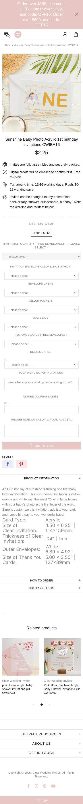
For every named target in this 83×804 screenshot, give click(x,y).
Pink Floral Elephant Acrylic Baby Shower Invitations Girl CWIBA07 (62, 689)
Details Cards (40, 351)
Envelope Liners (40, 283)
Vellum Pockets (41, 300)
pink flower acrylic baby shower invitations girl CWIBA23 (17, 689)
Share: (7, 457)
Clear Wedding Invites (18, 34)
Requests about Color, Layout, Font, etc (41, 419)
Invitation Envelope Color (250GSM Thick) (40, 266)
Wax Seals (40, 317)
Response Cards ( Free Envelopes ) (40, 334)
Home (8, 45)
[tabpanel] (21, 670)
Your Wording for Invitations (41, 372)
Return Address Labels (40, 396)
